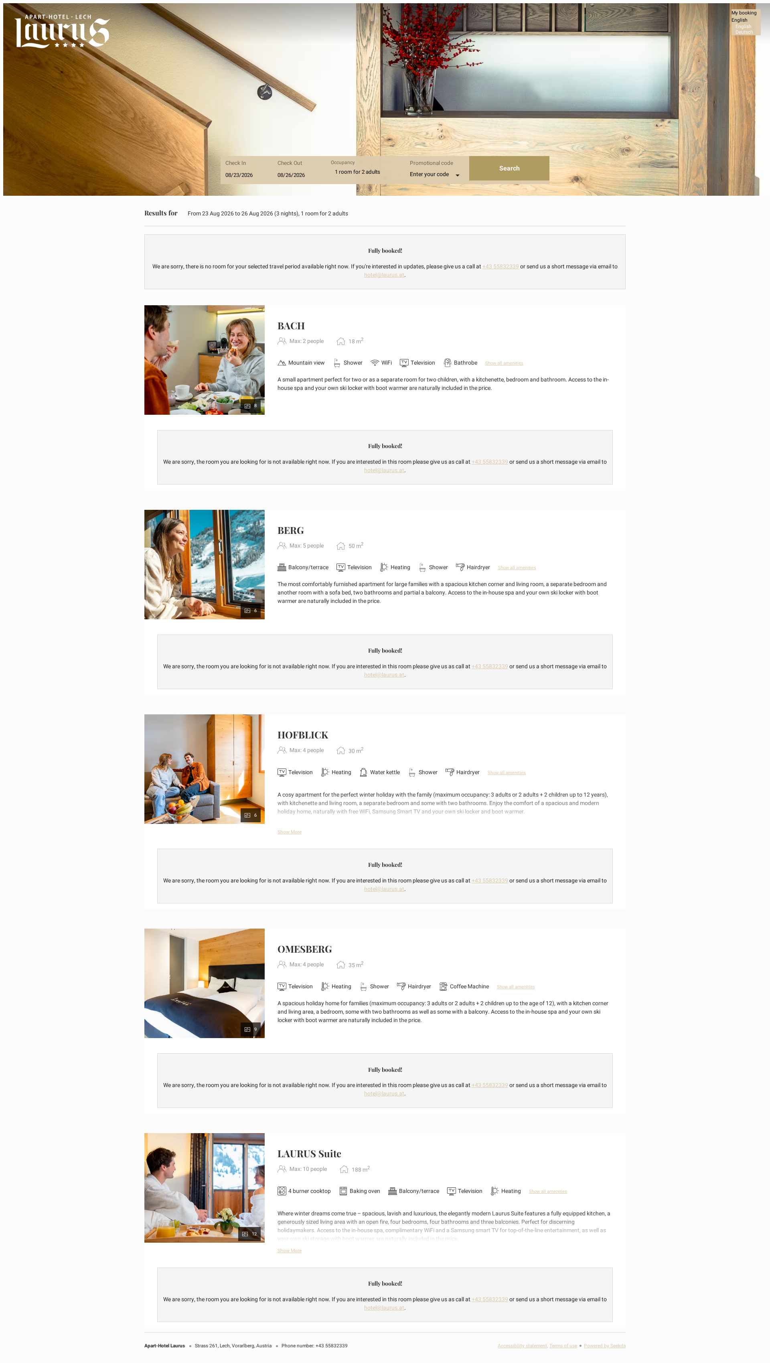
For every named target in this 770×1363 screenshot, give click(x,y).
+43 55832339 (500, 266)
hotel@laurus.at (384, 275)
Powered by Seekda (605, 1346)
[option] (746, 26)
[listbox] (746, 22)
